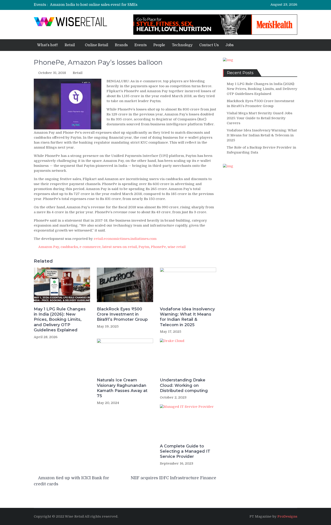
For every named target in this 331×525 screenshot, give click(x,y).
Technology (182, 45)
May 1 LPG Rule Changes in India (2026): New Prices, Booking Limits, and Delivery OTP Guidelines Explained (60, 320)
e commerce (90, 247)
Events (140, 45)
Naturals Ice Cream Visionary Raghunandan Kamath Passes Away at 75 (122, 388)
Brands (121, 45)
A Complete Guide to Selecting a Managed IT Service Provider (185, 451)
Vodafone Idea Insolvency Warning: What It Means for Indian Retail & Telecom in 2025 (187, 317)
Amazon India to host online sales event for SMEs (93, 5)
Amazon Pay (48, 247)
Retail (70, 45)
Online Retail (96, 45)
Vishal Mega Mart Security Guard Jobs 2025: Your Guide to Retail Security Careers (259, 118)
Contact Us (209, 45)
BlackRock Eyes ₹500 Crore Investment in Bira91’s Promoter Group (122, 314)
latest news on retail (119, 247)
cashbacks (69, 247)
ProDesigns (287, 516)
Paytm (143, 247)
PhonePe (158, 247)
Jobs (229, 45)
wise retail (177, 247)
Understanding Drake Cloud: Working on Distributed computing (184, 385)
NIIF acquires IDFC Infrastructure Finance (173, 478)
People (159, 45)
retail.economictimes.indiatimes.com (125, 239)
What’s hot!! (47, 45)
